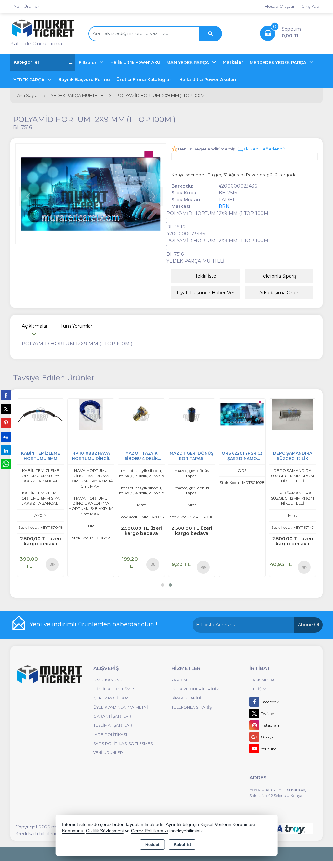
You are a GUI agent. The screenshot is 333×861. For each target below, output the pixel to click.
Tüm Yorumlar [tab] (76, 326)
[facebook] (6, 395)
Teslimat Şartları (113, 725)
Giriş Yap (310, 6)
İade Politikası (110, 734)
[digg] (6, 436)
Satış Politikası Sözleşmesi (123, 743)
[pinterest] (6, 422)
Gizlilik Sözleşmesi (115, 688)
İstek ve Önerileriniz (195, 688)
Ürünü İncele (73, 566)
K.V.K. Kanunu (107, 679)
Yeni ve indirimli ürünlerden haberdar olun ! (93, 624)
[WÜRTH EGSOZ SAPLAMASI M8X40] (61, 414)
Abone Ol (308, 625)
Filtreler (88, 62)
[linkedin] (6, 450)
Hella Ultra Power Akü (135, 62)
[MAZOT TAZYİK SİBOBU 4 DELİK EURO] (263, 414)
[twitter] (6, 409)
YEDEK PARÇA (30, 79)
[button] (162, 585)
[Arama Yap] (210, 33)
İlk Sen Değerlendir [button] (264, 148)
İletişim (257, 688)
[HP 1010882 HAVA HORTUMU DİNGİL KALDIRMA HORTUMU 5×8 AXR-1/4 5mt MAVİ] (213, 414)
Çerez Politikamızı (149, 830)
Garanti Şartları (112, 716)
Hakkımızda (262, 679)
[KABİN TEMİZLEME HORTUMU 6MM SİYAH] (162, 414)
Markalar (233, 62)
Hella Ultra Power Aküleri (207, 79)
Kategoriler (27, 62)
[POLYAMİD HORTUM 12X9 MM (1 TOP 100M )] (91, 194)
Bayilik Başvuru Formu (84, 79)
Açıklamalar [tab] (34, 326)
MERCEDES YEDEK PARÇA (279, 62)
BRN (224, 206)
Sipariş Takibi (186, 698)
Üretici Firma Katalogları (144, 79)
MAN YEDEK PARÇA (188, 62)
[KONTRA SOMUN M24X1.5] (112, 414)
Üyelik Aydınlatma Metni (120, 707)
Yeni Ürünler (108, 752)
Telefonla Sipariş (279, 276)
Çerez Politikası (111, 698)
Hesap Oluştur (280, 6)
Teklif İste (205, 276)
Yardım (179, 679)
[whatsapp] (6, 464)
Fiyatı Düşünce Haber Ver (205, 292)
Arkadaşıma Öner (278, 292)
